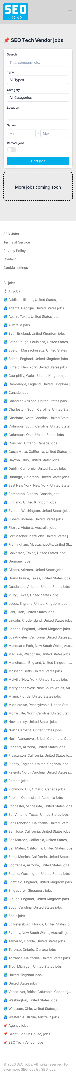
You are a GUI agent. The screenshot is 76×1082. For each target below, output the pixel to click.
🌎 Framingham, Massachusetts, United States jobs (38, 544)
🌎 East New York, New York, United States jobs (38, 485)
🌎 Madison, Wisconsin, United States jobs (36, 654)
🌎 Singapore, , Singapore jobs (27, 890)
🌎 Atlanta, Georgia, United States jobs (33, 308)
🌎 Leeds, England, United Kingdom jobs (35, 603)
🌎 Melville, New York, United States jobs (35, 679)
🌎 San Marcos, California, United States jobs (38, 840)
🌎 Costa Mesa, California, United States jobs (38, 451)
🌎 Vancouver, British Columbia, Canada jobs (38, 992)
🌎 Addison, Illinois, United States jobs (33, 300)
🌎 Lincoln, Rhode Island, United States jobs (37, 620)
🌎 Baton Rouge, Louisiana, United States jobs (38, 342)
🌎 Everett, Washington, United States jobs (36, 511)
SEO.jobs (48, 1069)
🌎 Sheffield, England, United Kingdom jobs (37, 882)
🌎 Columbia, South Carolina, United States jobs (38, 426)
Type (10, 72)
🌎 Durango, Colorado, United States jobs (36, 477)
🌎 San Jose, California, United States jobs (36, 831)
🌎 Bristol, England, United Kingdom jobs (35, 359)
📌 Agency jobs (15, 1025)
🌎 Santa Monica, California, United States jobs (38, 857)
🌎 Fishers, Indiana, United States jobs (33, 519)
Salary (11, 125)
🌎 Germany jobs (16, 561)
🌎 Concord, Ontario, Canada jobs (30, 443)
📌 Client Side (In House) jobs (26, 1034)
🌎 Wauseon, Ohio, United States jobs (32, 1008)
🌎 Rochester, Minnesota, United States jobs (37, 806)
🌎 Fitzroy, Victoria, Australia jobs (29, 527)
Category (13, 90)
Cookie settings (15, 267)
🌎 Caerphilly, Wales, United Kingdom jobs (36, 375)
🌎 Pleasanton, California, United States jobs (38, 755)
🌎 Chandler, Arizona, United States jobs (35, 401)
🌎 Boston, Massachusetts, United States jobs (38, 350)
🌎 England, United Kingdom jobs (29, 502)
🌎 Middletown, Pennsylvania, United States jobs (38, 705)
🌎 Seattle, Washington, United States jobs (36, 873)
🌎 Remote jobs (15, 781)
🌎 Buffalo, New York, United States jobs (35, 367)
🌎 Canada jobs (15, 392)
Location (13, 107)
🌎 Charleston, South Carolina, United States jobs (38, 409)
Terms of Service (16, 242)
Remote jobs (15, 143)
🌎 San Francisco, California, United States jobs (38, 823)
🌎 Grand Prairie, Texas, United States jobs (36, 578)
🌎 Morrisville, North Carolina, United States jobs (38, 713)
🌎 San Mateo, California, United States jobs (37, 848)
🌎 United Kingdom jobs (22, 975)
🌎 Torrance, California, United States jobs (36, 958)
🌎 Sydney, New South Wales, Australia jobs (37, 933)
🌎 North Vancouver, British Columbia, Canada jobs (38, 738)
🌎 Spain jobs (14, 916)
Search (12, 54)
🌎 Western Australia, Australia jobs (31, 1017)
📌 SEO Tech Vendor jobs (23, 1042)
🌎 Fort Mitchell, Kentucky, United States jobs (38, 536)
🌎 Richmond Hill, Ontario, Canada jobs (34, 789)
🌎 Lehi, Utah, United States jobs (28, 612)
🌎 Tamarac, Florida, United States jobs (34, 941)
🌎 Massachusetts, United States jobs (32, 671)
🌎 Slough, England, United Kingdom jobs (36, 899)
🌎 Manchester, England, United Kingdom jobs (38, 662)
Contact (9, 259)
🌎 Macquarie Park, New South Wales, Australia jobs (38, 646)
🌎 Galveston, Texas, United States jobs (34, 553)
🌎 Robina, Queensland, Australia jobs (33, 797)
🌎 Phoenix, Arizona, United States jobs (34, 747)
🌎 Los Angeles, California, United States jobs (38, 637)
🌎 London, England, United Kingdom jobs (36, 629)
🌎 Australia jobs (16, 325)
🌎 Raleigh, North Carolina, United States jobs (38, 772)
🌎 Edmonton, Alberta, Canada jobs (31, 494)
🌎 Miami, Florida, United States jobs (32, 696)
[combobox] (38, 115)
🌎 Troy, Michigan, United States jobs (32, 966)
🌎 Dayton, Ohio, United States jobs (31, 460)
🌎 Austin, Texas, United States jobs (31, 316)
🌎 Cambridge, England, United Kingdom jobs (38, 384)
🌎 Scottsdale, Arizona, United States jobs (36, 865)
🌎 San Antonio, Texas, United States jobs (36, 814)
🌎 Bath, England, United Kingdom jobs (34, 333)
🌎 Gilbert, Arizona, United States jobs (33, 570)
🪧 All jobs (11, 291)
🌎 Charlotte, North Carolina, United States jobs (38, 418)
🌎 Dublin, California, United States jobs (34, 468)
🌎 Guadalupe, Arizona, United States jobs (36, 586)
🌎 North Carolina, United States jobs (32, 730)
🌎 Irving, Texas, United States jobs (30, 595)
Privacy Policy (14, 251)
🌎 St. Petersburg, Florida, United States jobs (38, 924)
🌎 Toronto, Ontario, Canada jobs (29, 949)
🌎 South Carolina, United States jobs (32, 907)
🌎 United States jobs (20, 983)
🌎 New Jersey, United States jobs (30, 722)
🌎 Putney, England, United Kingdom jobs (35, 764)
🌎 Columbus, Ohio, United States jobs (33, 435)
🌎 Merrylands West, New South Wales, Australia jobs (38, 688)
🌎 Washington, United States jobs (30, 1000)
